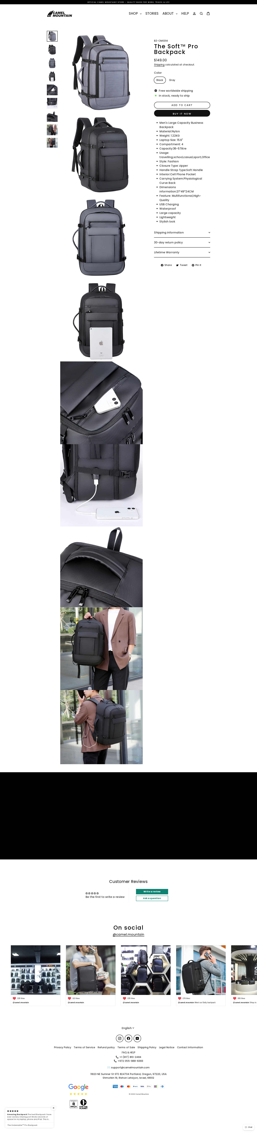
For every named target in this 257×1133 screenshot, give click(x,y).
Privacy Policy (62, 1047)
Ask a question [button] (152, 898)
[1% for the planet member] (83, 1104)
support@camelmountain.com (130, 1067)
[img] (78, 1094)
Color (158, 73)
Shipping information (169, 232)
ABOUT (168, 13)
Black (159, 80)
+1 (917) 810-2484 (130, 1057)
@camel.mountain (128, 934)
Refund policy (106, 1047)
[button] (54, 1108)
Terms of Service (84, 1047)
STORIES (152, 13)
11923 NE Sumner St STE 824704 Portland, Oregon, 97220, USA (128, 1074)
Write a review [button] (152, 891)
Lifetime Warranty (166, 252)
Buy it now (182, 113)
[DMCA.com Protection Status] (74, 1104)
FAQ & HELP (128, 1052)
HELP (185, 13)
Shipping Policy (147, 1047)
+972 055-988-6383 (130, 1061)
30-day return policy (168, 242)
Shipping (159, 64)
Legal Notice (166, 1047)
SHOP (134, 13)
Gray (172, 80)
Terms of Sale (126, 1047)
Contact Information (190, 1047)
